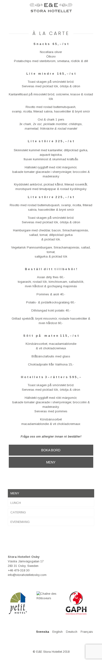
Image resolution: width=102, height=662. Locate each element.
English (57, 631)
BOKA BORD (50, 450)
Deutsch (71, 631)
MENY (51, 462)
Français (87, 631)
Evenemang (20, 522)
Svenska (42, 631)
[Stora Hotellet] (51, 7)
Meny (14, 493)
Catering (18, 512)
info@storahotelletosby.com (27, 575)
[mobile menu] (6, 7)
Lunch (15, 503)
